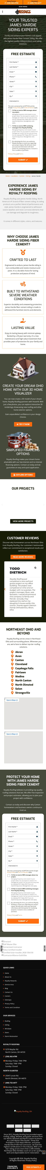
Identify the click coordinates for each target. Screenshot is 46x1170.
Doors (7, 1032)
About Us (8, 977)
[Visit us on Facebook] (10, 1126)
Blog (6, 988)
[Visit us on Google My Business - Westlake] (19, 1130)
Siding (28, 176)
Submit (22, 160)
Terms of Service (29, 108)
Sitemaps (8, 1000)
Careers (7, 996)
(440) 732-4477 (35, 3)
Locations (14, 176)
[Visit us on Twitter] (27, 1130)
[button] (2, 505)
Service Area (9, 985)
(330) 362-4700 (12, 3)
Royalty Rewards (11, 981)
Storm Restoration (11, 1036)
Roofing (7, 1021)
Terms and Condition (12, 1007)
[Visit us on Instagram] (27, 1126)
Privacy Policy (17, 108)
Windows (8, 1029)
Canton (21, 176)
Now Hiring (23, 7)
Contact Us (9, 992)
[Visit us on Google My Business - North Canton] (35, 1126)
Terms (21, 154)
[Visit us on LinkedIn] (18, 1126)
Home (8, 176)
